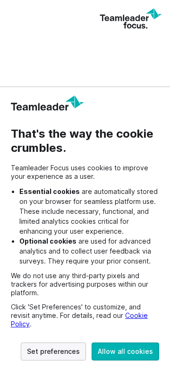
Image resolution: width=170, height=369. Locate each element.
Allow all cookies (125, 351)
